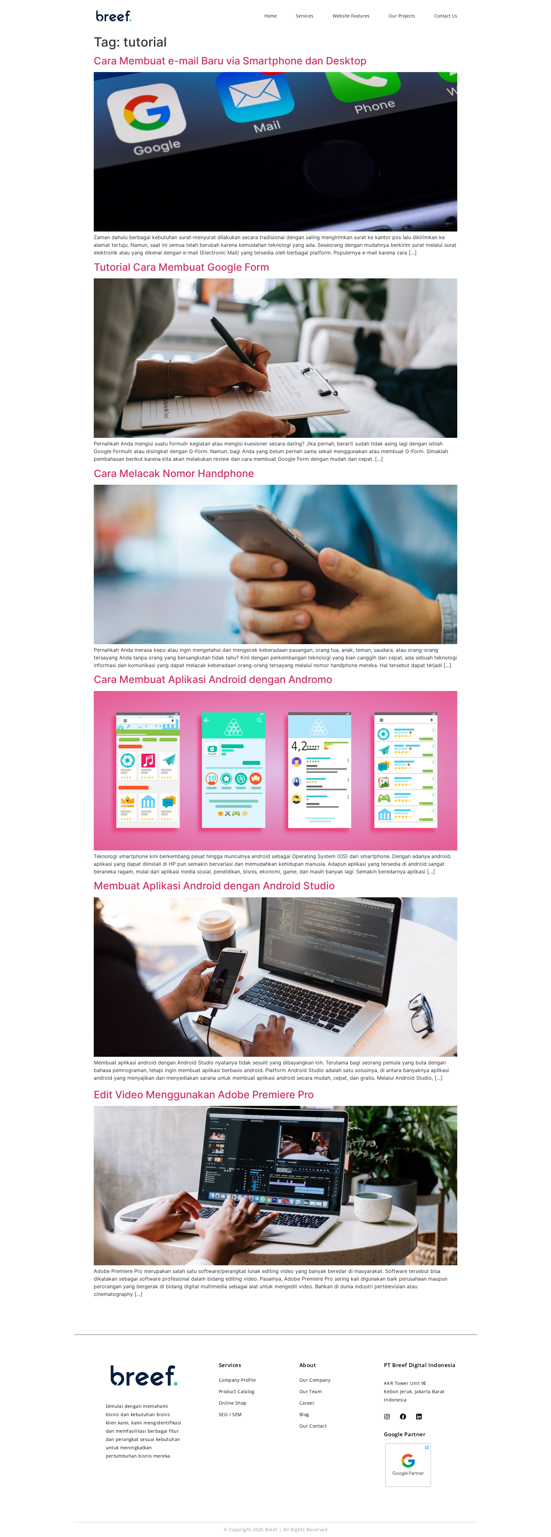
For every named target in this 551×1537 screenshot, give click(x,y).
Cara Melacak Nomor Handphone (174, 473)
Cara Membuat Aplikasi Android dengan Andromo (213, 679)
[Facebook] (403, 1417)
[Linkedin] (419, 1417)
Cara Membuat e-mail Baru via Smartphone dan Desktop (230, 61)
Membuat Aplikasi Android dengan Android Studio (214, 885)
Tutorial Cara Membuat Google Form (181, 267)
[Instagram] (387, 1417)
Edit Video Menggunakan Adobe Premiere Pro (204, 1094)
